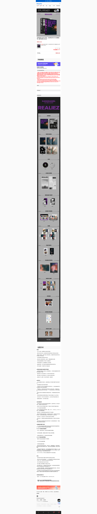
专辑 (46, 5)
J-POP (54, 5)
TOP (59, 509)
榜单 (43, 5)
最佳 (40, 5)
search (59, 3)
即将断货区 (58, 5)
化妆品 (50, 5)
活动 (37, 5)
